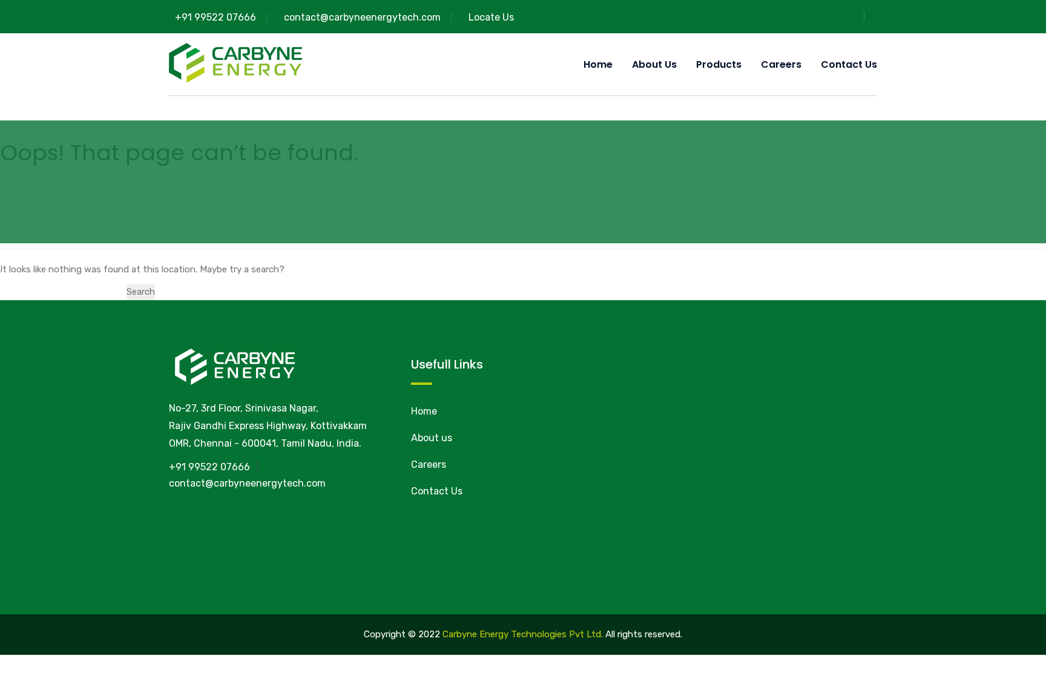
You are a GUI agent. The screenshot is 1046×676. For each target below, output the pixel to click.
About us (654, 64)
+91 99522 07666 (215, 17)
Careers (781, 64)
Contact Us (849, 64)
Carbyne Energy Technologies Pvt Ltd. (522, 634)
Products (719, 64)
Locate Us (491, 17)
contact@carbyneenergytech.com (362, 17)
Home (598, 64)
